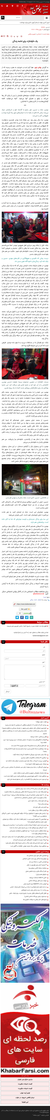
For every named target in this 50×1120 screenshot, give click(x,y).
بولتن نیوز (38, 67)
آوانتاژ (39, 600)
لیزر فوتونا (25, 1102)
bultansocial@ (38, 594)
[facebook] (22, 6)
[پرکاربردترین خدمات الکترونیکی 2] (25, 943)
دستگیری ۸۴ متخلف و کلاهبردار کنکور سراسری (34, 758)
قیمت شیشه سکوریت (25, 1084)
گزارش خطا (24, 609)
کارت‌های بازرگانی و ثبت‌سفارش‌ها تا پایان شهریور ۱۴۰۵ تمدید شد (29, 746)
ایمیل (43, 655)
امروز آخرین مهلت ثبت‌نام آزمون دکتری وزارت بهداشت (34, 23)
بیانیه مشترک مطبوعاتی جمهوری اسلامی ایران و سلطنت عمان (30, 773)
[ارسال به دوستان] (4, 36)
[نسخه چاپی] (2, 36)
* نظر (43, 662)
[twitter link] (17, 617)
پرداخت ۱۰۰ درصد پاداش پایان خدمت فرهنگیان (34, 890)
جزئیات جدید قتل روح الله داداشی (38, 881)
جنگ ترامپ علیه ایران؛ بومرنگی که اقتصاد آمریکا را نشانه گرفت (30, 755)
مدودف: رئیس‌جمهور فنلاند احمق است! (36, 764)
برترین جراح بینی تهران (25, 1079)
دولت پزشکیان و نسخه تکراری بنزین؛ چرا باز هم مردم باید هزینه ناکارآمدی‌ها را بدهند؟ (25, 750)
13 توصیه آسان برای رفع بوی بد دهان (37, 865)
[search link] (2, 17)
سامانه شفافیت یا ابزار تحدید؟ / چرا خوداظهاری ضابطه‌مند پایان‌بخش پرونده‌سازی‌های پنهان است (28, 832)
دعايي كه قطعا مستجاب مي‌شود (38, 878)
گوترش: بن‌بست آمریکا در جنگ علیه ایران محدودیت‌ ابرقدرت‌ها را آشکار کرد (26, 761)
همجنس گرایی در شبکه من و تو (38, 862)
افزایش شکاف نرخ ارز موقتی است (37, 810)
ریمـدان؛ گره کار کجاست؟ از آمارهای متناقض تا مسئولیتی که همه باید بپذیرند (26, 725)
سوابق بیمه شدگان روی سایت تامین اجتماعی (35, 859)
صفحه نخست (46, 34)
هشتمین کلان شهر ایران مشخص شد (37, 856)
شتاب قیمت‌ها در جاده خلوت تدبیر (37, 801)
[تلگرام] (25, 706)
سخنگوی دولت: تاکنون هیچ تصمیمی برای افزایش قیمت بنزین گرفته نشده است (25, 776)
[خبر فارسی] (25, 1028)
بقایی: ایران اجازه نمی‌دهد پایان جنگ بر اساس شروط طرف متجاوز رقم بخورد (26, 843)
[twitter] (7, 6)
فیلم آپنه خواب (25, 1093)
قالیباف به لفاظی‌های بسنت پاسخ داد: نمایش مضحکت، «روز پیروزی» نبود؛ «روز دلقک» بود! (25, 741)
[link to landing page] (38, 9)
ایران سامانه (36, 1115)
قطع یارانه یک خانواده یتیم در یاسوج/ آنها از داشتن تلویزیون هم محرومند (27, 626)
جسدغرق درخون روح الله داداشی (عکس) (35, 896)
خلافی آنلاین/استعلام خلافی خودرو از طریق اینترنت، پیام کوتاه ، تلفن (28, 893)
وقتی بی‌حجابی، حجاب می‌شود (38, 737)
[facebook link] (22, 617)
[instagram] (17, 6)
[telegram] (12, 5)
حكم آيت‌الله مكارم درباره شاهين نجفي (36, 871)
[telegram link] (26, 617)
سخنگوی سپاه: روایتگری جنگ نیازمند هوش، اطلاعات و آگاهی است (28, 846)
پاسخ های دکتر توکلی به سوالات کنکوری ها (35, 900)
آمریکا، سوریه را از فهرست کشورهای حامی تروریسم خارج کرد (30, 840)
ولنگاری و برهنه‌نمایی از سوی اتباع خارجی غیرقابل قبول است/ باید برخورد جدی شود (24, 837)
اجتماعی (39, 34)
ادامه (35, 600)
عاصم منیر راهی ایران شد (40, 807)
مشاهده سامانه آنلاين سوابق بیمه (38, 868)
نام (44, 647)
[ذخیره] (7, 36)
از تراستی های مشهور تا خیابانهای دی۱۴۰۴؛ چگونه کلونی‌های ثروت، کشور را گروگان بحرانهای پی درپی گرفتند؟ (24, 814)
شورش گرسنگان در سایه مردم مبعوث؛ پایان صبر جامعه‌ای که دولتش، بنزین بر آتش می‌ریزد (24, 768)
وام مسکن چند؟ (42, 804)
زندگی (31, 600)
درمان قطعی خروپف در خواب (25, 1097)
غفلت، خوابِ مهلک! (41, 722)
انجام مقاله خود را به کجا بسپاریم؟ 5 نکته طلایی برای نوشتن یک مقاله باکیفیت (25, 792)
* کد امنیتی (42, 682)
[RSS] (2, 6)
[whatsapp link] (31, 617)
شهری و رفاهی (31, 34)
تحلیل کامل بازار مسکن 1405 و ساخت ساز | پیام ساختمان (31, 789)
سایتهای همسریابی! (41, 874)
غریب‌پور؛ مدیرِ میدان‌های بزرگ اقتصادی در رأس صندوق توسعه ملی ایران (27, 779)
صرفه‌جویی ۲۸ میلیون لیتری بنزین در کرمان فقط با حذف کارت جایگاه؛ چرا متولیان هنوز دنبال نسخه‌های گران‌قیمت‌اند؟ (25, 820)
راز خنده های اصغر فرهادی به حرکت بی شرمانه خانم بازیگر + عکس (28, 887)
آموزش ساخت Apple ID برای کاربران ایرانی (35, 884)
